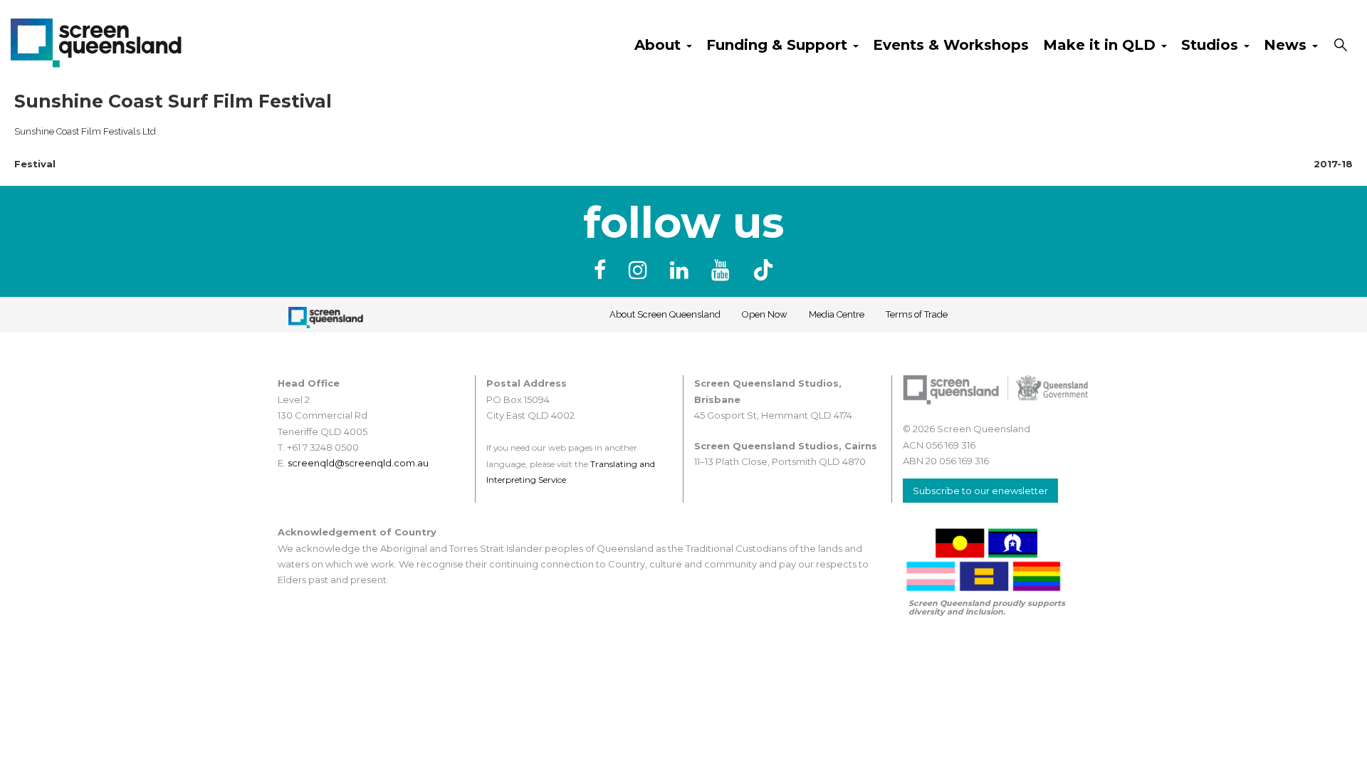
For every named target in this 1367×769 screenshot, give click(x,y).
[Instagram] (641, 270)
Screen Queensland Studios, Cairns (785, 445)
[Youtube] (723, 270)
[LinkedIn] (682, 270)
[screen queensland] (96, 41)
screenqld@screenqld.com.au (358, 463)
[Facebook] (603, 270)
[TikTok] (763, 270)
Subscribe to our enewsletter (980, 490)
